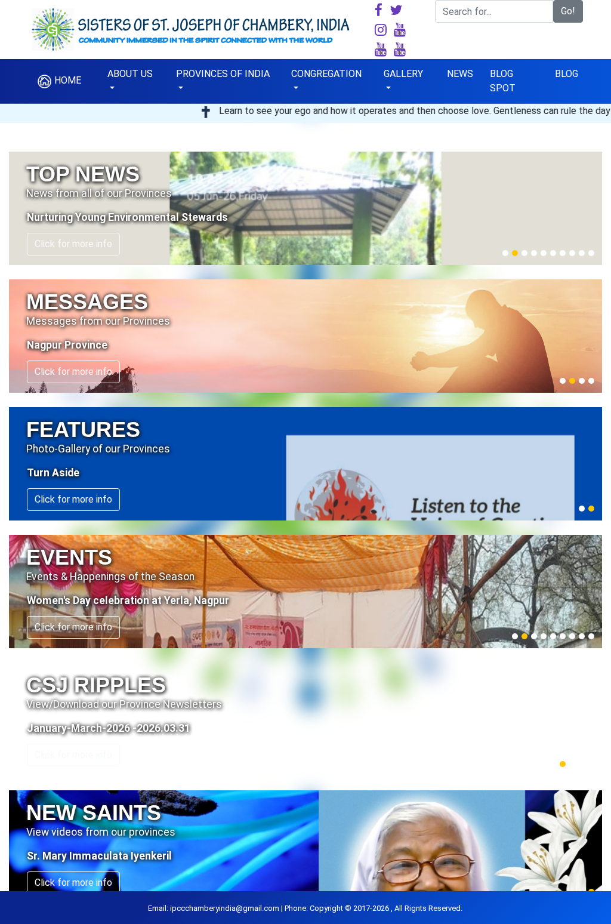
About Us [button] (130, 73)
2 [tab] (515, 253)
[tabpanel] (305, 208)
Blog (566, 73)
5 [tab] (544, 253)
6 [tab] (553, 253)
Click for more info (73, 244)
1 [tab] (505, 253)
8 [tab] (572, 253)
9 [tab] (582, 253)
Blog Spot (503, 81)
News (460, 73)
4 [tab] (534, 253)
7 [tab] (563, 253)
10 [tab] (591, 253)
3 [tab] (524, 253)
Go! (568, 11)
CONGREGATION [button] (326, 73)
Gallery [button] (403, 73)
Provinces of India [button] (223, 73)
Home (66, 80)
